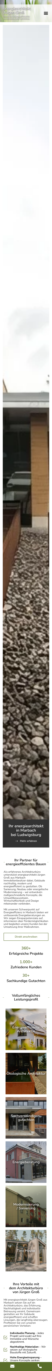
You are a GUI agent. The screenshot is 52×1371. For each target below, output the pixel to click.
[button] (46, 13)
